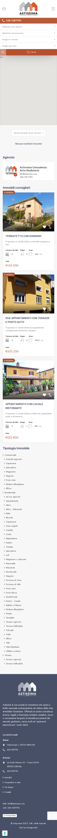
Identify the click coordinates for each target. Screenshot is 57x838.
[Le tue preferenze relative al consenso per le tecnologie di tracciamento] (4, 833)
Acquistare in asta (12, 782)
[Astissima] (28, 14)
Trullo (8, 634)
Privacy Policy (11, 815)
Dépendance (11, 538)
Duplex (9, 542)
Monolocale (11, 571)
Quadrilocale (11, 596)
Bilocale (9, 517)
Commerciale (10, 455)
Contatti (8, 792)
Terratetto (10, 617)
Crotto (8, 534)
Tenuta (9, 613)
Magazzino (11, 471)
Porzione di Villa (13, 584)
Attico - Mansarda (14, 509)
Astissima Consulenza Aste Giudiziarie (33, 169)
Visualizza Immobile (28, 223)
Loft (7, 555)
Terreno (8, 655)
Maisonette (10, 563)
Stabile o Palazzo (13, 605)
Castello (9, 530)
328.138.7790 (26, 177)
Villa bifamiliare (12, 646)
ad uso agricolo (13, 496)
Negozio (10, 475)
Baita (8, 513)
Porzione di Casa (13, 580)
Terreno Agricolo (13, 621)
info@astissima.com (28, 174)
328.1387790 (13, 20)
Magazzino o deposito (16, 559)
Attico (8, 505)
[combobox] (28, 27)
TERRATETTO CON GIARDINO (23, 236)
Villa (8, 642)
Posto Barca (11, 592)
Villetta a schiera (13, 651)
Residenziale (10, 492)
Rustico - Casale (13, 601)
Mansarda (10, 567)
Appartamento (12, 500)
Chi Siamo (9, 787)
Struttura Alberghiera (15, 484)
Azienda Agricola (14, 459)
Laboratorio (11, 467)
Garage (9, 546)
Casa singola (12, 525)
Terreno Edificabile (14, 626)
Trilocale (10, 630)
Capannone (11, 463)
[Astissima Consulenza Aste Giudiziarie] (11, 175)
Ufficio (8, 488)
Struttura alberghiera (15, 609)
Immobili (8, 778)
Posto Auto (11, 480)
